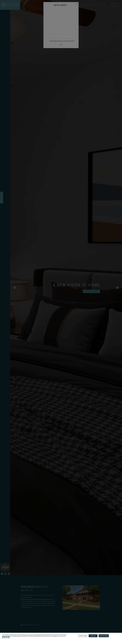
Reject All (93, 635)
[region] (61, 636)
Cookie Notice (6, 637)
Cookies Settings (83, 635)
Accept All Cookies (103, 635)
